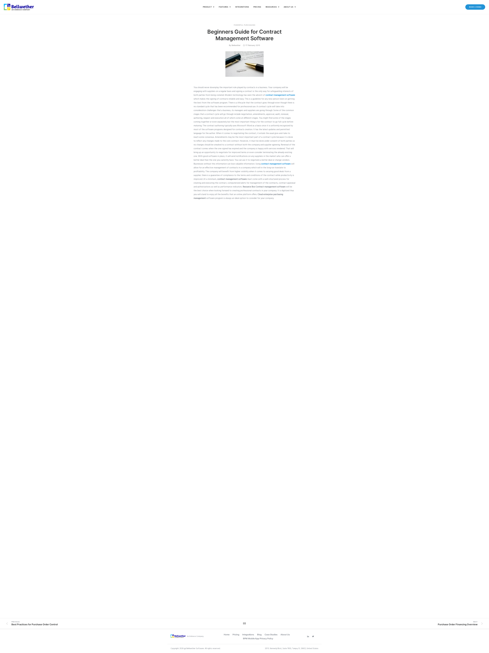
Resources (271, 7)
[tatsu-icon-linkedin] (308, 636)
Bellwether (236, 45)
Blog (259, 634)
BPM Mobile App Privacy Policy (258, 638)
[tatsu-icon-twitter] (313, 636)
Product (207, 7)
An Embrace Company (195, 636)
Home (226, 634)
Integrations (242, 7)
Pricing (257, 7)
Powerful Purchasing (244, 25)
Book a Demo (475, 7)
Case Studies (271, 634)
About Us (288, 7)
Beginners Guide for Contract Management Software (244, 35)
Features (223, 7)
